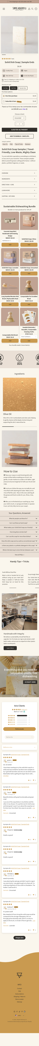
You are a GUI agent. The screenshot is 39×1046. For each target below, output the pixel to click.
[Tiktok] (19, 1011)
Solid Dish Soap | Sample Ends (20, 755)
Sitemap (19, 1002)
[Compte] (29, 8)
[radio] (4, 96)
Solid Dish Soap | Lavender (10, 268)
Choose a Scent (19, 114)
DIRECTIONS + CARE (18, 184)
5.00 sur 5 (24, 710)
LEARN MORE (18, 190)
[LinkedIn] (24, 1011)
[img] (7, 757)
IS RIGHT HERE (30, 682)
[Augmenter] (22, 124)
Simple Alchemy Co (22, 1020)
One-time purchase (11, 96)
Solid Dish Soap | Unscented (29, 268)
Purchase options (7, 92)
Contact (19, 989)
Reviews (27, 144)
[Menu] (4, 9)
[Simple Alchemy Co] (19, 8)
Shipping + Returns (19, 997)
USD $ (19, 1015)
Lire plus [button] (6, 776)
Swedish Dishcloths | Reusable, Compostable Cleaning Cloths (28, 329)
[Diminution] (16, 124)
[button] (32, 9)
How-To (5, 144)
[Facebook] (17, 1011)
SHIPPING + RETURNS (18, 196)
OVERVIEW (18, 173)
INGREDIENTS (18, 179)
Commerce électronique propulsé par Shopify (20, 1021)
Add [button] (10, 245)
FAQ (11, 144)
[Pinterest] (22, 1011)
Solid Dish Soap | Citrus (29, 239)
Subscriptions (19, 994)
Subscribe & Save (13, 101)
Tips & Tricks (19, 144)
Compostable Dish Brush (10, 335)
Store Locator (19, 999)
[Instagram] (14, 1011)
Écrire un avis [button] (19, 729)
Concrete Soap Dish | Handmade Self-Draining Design (10, 233)
